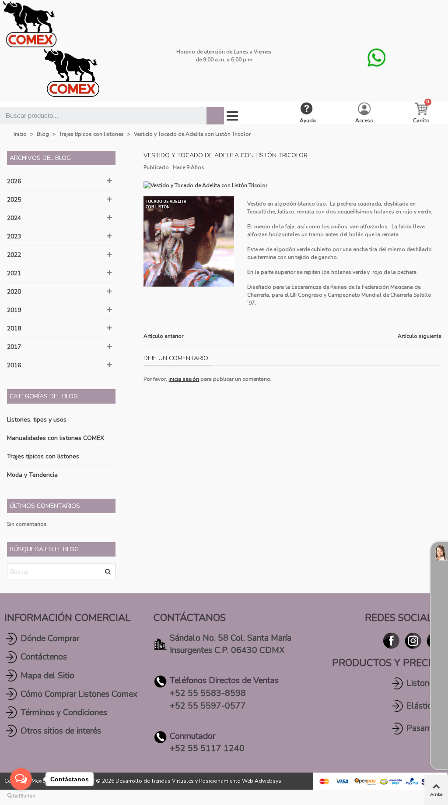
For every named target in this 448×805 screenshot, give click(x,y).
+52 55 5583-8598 (208, 693)
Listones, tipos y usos (36, 419)
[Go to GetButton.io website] (21, 796)
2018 (14, 328)
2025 (14, 199)
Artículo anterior (163, 336)
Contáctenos (44, 657)
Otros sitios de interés (61, 731)
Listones (422, 683)
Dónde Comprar (50, 638)
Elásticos (423, 706)
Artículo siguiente (419, 336)
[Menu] (232, 116)
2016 (14, 365)
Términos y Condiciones (64, 712)
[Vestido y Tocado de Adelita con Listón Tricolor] (205, 184)
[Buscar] (215, 115)
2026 (14, 181)
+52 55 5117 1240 (207, 748)
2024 (14, 218)
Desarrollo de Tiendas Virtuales (155, 780)
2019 (14, 310)
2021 (14, 273)
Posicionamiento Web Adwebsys (240, 780)
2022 (14, 255)
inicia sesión (183, 379)
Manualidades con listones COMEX (55, 438)
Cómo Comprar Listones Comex (79, 694)
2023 (14, 236)
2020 (14, 291)
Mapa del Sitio (47, 675)
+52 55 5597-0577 (208, 706)
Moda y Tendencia (32, 475)
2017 (14, 347)
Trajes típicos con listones (43, 456)
